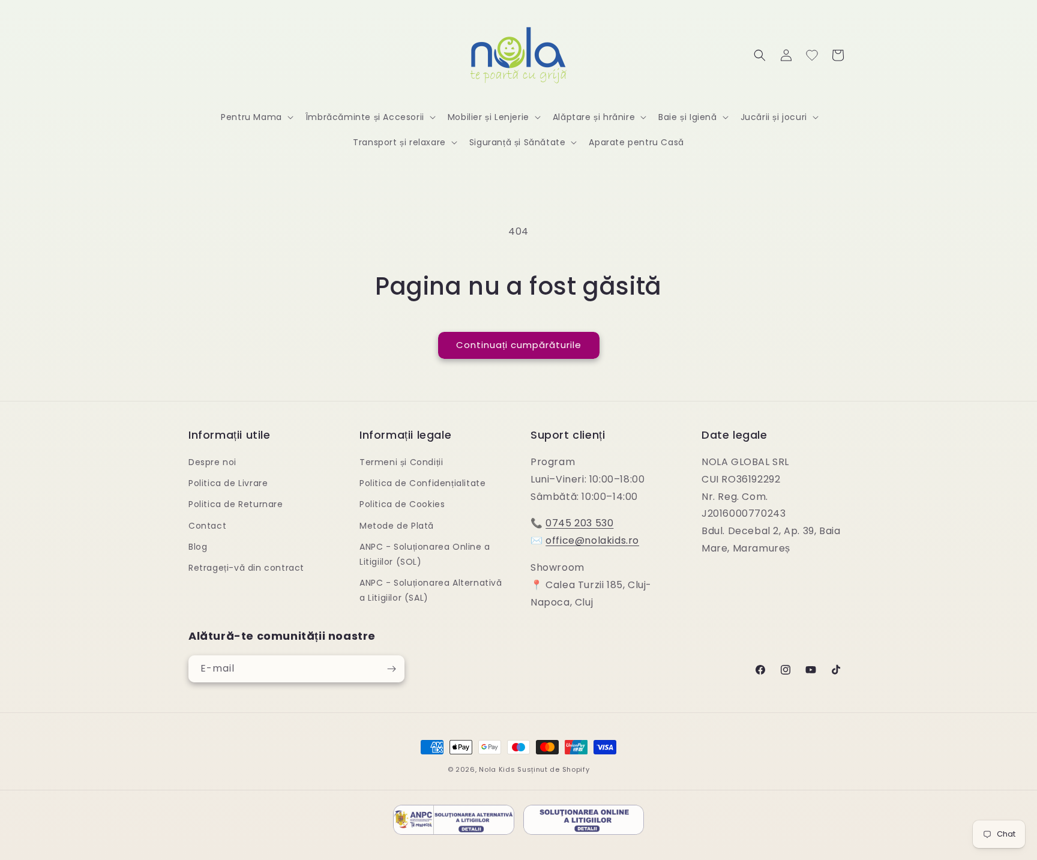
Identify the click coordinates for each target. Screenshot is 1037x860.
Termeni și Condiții (401, 462)
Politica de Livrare (228, 483)
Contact (207, 526)
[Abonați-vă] (391, 668)
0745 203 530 (579, 523)
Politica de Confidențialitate (422, 483)
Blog (197, 547)
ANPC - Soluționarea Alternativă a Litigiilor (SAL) (430, 590)
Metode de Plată (396, 526)
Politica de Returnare (235, 504)
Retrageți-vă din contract (246, 568)
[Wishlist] (812, 55)
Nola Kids (497, 769)
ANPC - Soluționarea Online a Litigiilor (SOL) (424, 554)
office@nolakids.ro (592, 540)
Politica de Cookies (402, 504)
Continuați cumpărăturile (519, 344)
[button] (256, 117)
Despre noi (212, 462)
